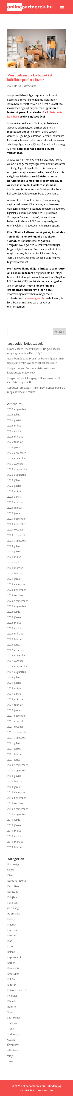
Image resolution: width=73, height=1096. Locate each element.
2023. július (13, 611)
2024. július (13, 546)
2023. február (15, 639)
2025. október (15, 464)
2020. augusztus (16, 770)
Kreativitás (13, 973)
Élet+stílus (13, 886)
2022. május (14, 688)
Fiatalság (12, 902)
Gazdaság (13, 908)
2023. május (14, 622)
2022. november (16, 655)
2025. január (14, 513)
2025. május (14, 491)
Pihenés (11, 1001)
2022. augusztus (16, 672)
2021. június (14, 748)
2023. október (15, 595)
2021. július (13, 743)
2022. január (14, 710)
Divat (10, 875)
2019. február (15, 847)
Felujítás (12, 897)
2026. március (15, 436)
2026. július (13, 414)
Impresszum (45, 1090)
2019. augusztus (16, 814)
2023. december (16, 584)
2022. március (15, 699)
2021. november (16, 721)
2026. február (15, 442)
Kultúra (11, 979)
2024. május (14, 557)
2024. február (15, 573)
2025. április (14, 496)
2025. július (13, 480)
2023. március (15, 633)
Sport (10, 1012)
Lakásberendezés (17, 990)
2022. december (16, 650)
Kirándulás (13, 968)
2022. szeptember (17, 666)
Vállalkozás (13, 1050)
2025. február (15, 507)
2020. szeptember (17, 765)
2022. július (13, 677)
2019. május (14, 830)
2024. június (14, 551)
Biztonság (13, 864)
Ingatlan (11, 924)
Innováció (12, 930)
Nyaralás (12, 995)
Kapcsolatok (14, 957)
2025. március (15, 502)
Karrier (11, 962)
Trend (10, 1028)
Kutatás (11, 984)
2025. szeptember (17, 469)
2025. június (14, 485)
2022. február (15, 704)
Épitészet (12, 891)
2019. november (16, 797)
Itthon (10, 946)
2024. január (14, 578)
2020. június (14, 776)
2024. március (15, 568)
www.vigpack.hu (36, 298)
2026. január (14, 447)
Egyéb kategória (16, 880)
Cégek (10, 869)
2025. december (16, 453)
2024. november (16, 524)
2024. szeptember (17, 535)
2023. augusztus (16, 606)
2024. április (14, 562)
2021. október (15, 726)
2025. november (16, 458)
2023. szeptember (17, 600)
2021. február (15, 754)
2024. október (15, 529)
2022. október (15, 661)
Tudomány (13, 1034)
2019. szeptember (17, 808)
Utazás (11, 1039)
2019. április (14, 836)
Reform (11, 1006)
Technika (12, 1023)
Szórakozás (14, 1017)
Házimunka (13, 913)
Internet (11, 935)
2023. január (14, 644)
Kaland (11, 952)
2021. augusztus (16, 737)
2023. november (16, 589)
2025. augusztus (16, 474)
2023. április (14, 628)
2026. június (14, 420)
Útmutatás (30, 85)
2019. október (15, 803)
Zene (10, 1061)
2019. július (13, 819)
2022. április (14, 693)
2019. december (16, 792)
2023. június (14, 617)
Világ (10, 1056)
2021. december (16, 715)
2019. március (15, 841)
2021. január (14, 759)
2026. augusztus (16, 409)
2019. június (14, 825)
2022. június (14, 682)
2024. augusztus (16, 540)
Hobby (11, 919)
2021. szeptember (17, 732)
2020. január (14, 787)
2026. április (14, 431)
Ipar (9, 941)
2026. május (14, 425)
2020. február (15, 781)
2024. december (16, 518)
